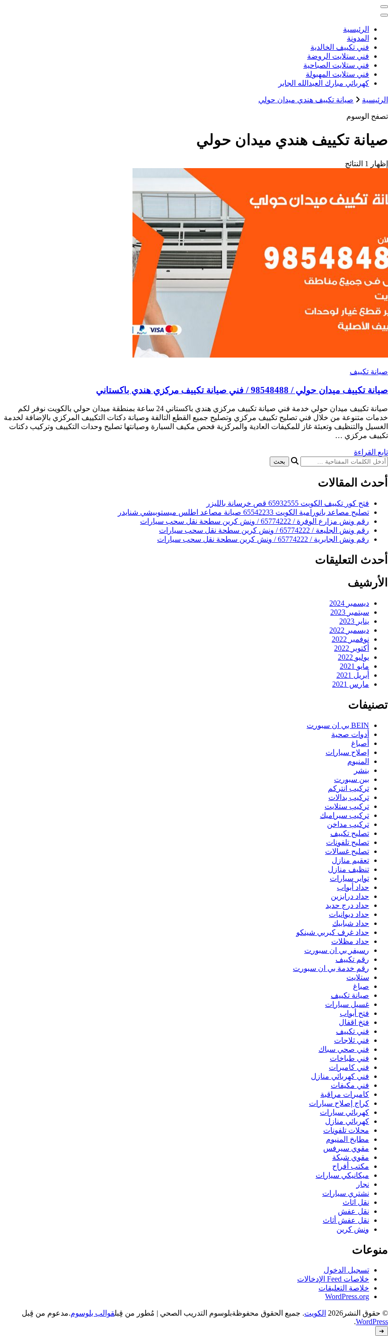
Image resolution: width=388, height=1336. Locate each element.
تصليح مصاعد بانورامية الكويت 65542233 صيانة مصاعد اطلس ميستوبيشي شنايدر (243, 512)
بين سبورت (351, 779)
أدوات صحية (350, 734)
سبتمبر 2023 (349, 612)
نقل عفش (353, 1211)
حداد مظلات (350, 941)
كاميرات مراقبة (344, 1094)
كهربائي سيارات (344, 1112)
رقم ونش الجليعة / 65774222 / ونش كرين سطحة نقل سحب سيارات (264, 530)
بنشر (361, 770)
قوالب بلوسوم (93, 1313)
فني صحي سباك (343, 1049)
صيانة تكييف (369, 372)
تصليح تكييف (349, 833)
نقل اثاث (356, 1202)
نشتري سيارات (345, 1193)
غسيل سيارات (347, 1004)
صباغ (361, 986)
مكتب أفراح (350, 1166)
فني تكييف (352, 1031)
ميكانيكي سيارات (342, 1175)
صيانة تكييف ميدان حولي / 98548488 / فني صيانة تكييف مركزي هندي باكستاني (242, 390)
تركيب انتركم (348, 788)
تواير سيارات (349, 878)
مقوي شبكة (350, 1157)
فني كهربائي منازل (340, 1076)
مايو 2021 (354, 666)
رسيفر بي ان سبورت (336, 950)
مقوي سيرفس (346, 1148)
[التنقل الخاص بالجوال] (384, 6)
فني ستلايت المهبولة (337, 74)
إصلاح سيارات (347, 752)
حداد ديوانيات (349, 914)
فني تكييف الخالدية (339, 47)
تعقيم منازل (350, 860)
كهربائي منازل (347, 1121)
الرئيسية (356, 29)
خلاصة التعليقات (343, 1288)
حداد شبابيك (350, 923)
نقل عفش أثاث (346, 1220)
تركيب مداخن (348, 824)
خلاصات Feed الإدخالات (333, 1279)
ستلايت (357, 977)
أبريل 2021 (352, 675)
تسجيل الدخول (346, 1270)
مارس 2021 (350, 684)
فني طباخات (349, 1058)
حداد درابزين (350, 896)
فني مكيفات (350, 1085)
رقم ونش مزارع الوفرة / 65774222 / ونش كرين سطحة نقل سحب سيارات (254, 521)
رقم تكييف (352, 959)
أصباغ (360, 743)
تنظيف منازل (348, 869)
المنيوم (358, 761)
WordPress (372, 1322)
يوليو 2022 (353, 657)
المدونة (358, 38)
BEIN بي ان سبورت (338, 725)
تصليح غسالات (347, 851)
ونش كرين (352, 1229)
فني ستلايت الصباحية (336, 65)
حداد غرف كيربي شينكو (332, 932)
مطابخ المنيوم (347, 1139)
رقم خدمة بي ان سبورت (331, 968)
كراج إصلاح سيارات (339, 1103)
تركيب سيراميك (344, 815)
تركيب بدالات (348, 797)
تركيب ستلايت (347, 806)
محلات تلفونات (346, 1130)
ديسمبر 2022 (349, 630)
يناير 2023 (354, 621)
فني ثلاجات (351, 1040)
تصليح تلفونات (347, 842)
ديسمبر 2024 (349, 603)
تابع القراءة (371, 452)
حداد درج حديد (347, 905)
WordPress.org (347, 1296)
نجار (362, 1184)
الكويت (315, 1313)
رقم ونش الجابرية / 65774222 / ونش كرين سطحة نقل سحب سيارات (263, 539)
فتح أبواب (354, 1013)
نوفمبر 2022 (350, 639)
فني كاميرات (349, 1067)
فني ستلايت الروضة (338, 56)
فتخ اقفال (354, 1022)
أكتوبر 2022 (351, 648)
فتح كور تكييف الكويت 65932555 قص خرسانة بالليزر (287, 503)
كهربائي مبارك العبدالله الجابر (323, 83)
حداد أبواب (353, 887)
